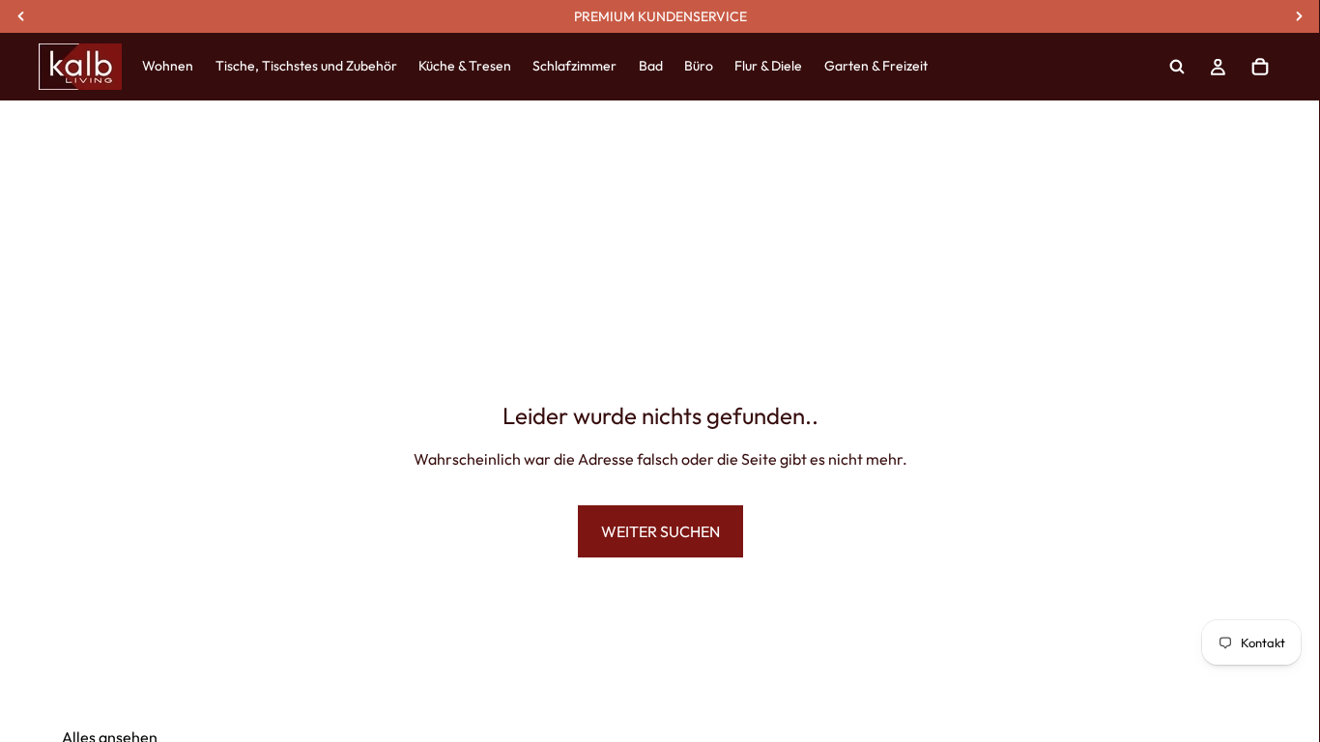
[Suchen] (1177, 66)
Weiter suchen (660, 531)
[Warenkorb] (1260, 66)
